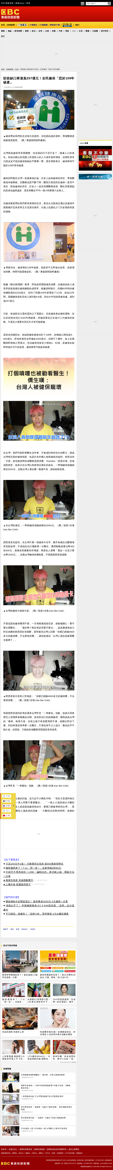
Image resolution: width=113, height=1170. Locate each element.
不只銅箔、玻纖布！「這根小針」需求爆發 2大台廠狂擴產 (37, 913)
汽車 (60, 31)
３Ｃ (74, 31)
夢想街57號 (55, 25)
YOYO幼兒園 (69, 1153)
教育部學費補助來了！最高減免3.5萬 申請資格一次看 (20, 976)
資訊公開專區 (74, 1149)
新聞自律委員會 (26, 1149)
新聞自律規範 (39, 1149)
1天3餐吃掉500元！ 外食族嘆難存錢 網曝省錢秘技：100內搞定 (38, 1057)
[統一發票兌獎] (95, 179)
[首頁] (10, 14)
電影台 (41, 1153)
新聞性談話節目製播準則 (56, 1149)
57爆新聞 (44, 25)
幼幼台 (34, 1153)
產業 (27, 31)
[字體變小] (6, 807)
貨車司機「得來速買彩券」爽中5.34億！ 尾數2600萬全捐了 (64, 1057)
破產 (17, 929)
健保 (12, 929)
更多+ (77, 25)
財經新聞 (11, 25)
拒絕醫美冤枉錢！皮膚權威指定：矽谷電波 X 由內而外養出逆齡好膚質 (57, 1033)
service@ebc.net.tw (106, 1163)
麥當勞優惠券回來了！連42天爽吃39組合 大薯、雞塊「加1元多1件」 (57, 976)
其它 (3, 36)
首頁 (3, 25)
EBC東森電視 (7, 3)
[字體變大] (6, 802)
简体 (28, 3)
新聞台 (14, 1153)
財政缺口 (25, 929)
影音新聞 (18, 31)
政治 (34, 31)
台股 (47, 31)
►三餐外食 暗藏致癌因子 (17, 884)
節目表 (3, 1149)
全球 (40, 31)
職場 (87, 31)
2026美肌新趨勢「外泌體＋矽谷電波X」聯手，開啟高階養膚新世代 (64, 1000)
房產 (54, 31)
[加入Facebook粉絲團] (6, 812)
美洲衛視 (60, 1153)
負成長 (32, 929)
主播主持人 (13, 1149)
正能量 (95, 31)
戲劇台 (28, 1153)
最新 (3, 31)
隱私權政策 (108, 1160)
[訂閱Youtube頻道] (6, 816)
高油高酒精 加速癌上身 (13, 1032)
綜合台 (21, 1153)
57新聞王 (33, 25)
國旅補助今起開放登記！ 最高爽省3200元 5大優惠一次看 (37, 901)
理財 (67, 31)
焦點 (10, 31)
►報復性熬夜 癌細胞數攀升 (18, 880)
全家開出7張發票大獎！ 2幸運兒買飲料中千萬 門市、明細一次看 (38, 1000)
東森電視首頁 (5, 1153)
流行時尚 (104, 31)
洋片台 (47, 1153)
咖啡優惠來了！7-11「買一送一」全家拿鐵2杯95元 (33, 868)
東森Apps (19, 3)
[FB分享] (6, 797)
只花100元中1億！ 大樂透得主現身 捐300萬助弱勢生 (34, 863)
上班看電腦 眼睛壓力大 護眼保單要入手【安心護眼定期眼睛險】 (13, 1057)
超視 (53, 1153)
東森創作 (79, 1153)
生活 (81, 31)
